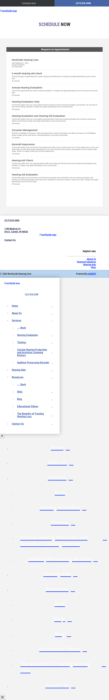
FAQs (93, 267)
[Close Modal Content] (2, 697)
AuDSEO (92, 273)
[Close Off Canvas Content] (2, 436)
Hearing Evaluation (86, 261)
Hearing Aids (89, 264)
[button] (92, 10)
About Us (91, 259)
